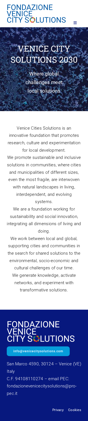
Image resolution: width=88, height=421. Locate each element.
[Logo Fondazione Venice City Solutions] (36, 6)
